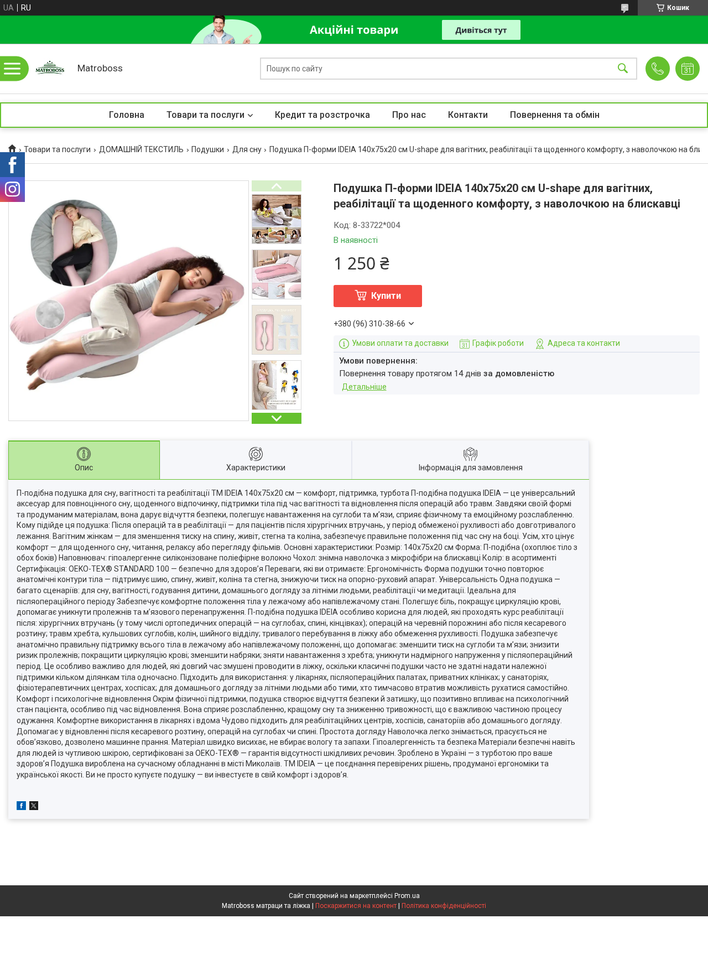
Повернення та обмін (555, 115)
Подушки (207, 149)
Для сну (247, 149)
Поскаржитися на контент (356, 906)
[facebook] (21, 807)
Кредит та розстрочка (322, 115)
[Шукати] (623, 69)
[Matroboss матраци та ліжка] (49, 68)
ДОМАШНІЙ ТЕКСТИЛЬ (141, 149)
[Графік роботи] (687, 68)
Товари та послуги (205, 115)
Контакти (468, 115)
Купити (386, 295)
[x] (33, 807)
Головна (126, 115)
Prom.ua (407, 896)
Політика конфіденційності (444, 906)
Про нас (409, 115)
